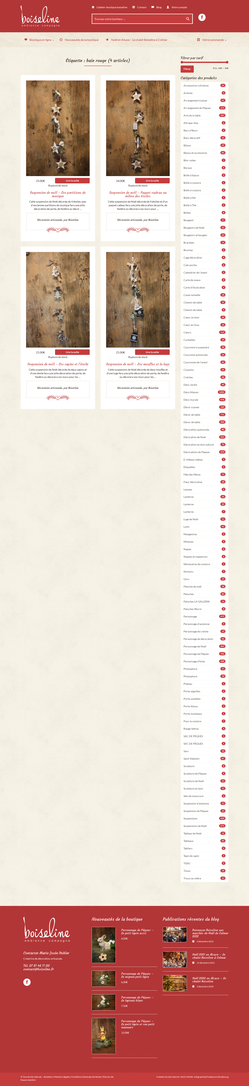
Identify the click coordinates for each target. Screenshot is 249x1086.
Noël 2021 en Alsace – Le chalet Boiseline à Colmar (209, 956)
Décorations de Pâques (204, 452)
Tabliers (204, 848)
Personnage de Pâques (204, 653)
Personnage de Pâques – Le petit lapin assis (137, 931)
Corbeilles (204, 339)
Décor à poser (204, 407)
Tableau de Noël (204, 833)
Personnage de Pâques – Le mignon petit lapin (137, 975)
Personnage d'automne (204, 623)
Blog (159, 7)
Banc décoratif (204, 137)
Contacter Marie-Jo (46, 953)
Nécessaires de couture (204, 564)
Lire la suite (72, 180)
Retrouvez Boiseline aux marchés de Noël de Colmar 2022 (210, 933)
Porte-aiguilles (204, 691)
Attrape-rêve (204, 122)
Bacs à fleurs (204, 130)
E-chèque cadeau (204, 459)
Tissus (204, 870)
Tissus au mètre (204, 878)
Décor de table (204, 414)
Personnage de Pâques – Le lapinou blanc (137, 999)
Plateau (204, 683)
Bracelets (204, 242)
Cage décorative (204, 257)
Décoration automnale (204, 429)
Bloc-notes (204, 160)
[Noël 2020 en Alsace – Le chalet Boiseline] (175, 983)
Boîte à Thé (204, 205)
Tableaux (204, 840)
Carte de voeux (204, 280)
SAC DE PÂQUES (204, 736)
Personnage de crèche (204, 631)
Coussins (204, 369)
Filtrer (187, 68)
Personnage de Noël (204, 646)
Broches (204, 250)
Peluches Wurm (204, 609)
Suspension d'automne (204, 803)
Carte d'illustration (204, 287)
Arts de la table (204, 115)
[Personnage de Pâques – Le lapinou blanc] (104, 1002)
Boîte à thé (204, 197)
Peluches (204, 594)
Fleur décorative (204, 482)
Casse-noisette (204, 294)
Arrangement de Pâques (204, 107)
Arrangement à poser (204, 100)
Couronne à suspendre (204, 347)
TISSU (204, 863)
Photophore (204, 668)
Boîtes (204, 212)
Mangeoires (204, 534)
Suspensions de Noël (204, 825)
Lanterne (204, 496)
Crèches (204, 377)
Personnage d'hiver (204, 661)
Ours (204, 579)
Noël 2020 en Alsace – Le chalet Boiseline (209, 980)
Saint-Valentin (204, 758)
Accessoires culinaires (204, 85)
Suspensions (204, 818)
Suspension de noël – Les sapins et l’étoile (57, 364)
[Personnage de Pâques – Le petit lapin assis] (104, 945)
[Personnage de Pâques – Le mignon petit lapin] (104, 979)
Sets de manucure (204, 796)
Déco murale (204, 399)
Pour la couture (204, 721)
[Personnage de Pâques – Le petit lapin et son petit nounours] (104, 1036)
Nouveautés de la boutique (117, 919)
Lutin (204, 526)
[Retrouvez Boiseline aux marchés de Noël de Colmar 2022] (175, 934)
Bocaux (204, 167)
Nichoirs (204, 571)
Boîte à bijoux (204, 175)
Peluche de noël (204, 586)
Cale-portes (204, 265)
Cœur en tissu (204, 324)
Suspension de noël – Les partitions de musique (58, 194)
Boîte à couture (204, 182)
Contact (141, 7)
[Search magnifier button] (187, 18)
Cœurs (204, 332)
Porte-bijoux (204, 706)
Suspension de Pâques (204, 810)
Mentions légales (62, 1076)
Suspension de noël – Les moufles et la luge (138, 364)
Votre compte (179, 7)
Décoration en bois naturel (204, 444)
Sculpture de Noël (204, 781)
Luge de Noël (204, 519)
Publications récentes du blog (191, 919)
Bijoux (204, 145)
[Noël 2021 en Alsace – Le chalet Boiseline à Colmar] (175, 959)
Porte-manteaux (204, 713)
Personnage (204, 616)
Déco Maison (204, 392)
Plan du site (108, 1076)
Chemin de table (204, 302)
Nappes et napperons (204, 556)
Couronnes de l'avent (204, 362)
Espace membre (28, 1080)
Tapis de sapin (204, 855)
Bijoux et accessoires (204, 152)
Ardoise (204, 93)
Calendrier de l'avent (204, 272)
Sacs (204, 751)
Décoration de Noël (204, 437)
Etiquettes (204, 467)
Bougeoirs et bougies (204, 235)
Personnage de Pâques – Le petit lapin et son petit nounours (137, 1024)
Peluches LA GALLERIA (204, 601)
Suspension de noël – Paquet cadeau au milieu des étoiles (138, 194)
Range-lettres (204, 728)
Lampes (204, 489)
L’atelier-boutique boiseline (111, 7)
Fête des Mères (204, 474)
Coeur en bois (204, 317)
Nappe (204, 549)
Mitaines (204, 541)
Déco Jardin (204, 384)
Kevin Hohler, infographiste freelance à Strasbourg (204, 1076)
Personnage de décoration (204, 638)
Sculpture (204, 766)
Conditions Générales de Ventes (86, 1076)
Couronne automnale (204, 354)
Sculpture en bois (204, 788)
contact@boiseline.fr (38, 969)
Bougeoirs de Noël (204, 227)
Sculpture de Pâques (204, 773)
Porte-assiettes (204, 698)
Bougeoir (204, 220)
